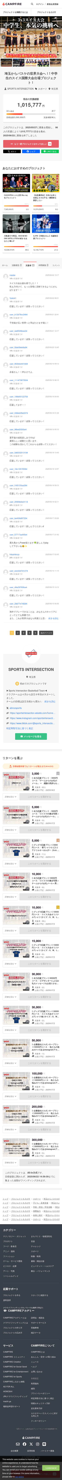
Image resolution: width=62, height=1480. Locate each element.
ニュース (35, 1361)
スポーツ (42, 88)
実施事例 (35, 1327)
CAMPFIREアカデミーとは (14, 1317)
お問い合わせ (36, 1371)
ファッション (9, 1256)
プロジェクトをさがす (20, 1198)
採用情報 (31, 1450)
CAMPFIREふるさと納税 (13, 1381)
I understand (50, 1467)
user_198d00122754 (19, 396)
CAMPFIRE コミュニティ (14, 1356)
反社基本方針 (36, 1408)
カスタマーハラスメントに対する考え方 (44, 1414)
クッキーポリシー (38, 1420)
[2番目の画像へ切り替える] (18, 63)
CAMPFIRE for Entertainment (15, 1371)
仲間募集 (43, 265)
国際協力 (37, 1211)
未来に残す (38, 1215)
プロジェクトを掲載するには (15, 12)
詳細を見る (9, 796)
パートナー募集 (47, 1450)
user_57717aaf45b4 (18, 534)
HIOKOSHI (7, 1391)
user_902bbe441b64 (19, 363)
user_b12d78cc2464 (19, 314)
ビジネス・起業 (10, 1266)
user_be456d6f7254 (18, 518)
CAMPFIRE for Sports (12, 1376)
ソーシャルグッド (10, 1276)
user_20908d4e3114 (19, 502)
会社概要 (14, 1450)
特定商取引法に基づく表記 (19, 728)
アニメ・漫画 (9, 1251)
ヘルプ (34, 1366)
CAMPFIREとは (38, 1351)
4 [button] (29, 632)
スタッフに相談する (39, 1295)
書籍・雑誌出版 (37, 1261)
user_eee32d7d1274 (19, 571)
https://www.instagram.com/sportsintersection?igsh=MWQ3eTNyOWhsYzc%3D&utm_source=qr (33, 718)
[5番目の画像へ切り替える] (55, 63)
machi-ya (7, 1401)
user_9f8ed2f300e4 (18, 429)
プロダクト (8, 1241)
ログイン (40, 4)
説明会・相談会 (37, 1317)
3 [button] (23, 632)
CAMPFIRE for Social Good (15, 1366)
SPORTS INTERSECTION (20, 88)
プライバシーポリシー (40, 1393)
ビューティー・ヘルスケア (42, 1266)
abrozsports (16, 708)
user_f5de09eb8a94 (18, 347)
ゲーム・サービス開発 (12, 1261)
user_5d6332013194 (19, 452)
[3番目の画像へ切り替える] (31, 63)
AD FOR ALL (8, 1386)
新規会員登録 (52, 4)
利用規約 (35, 1383)
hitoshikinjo (14, 554)
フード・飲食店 (10, 1246)
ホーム (5, 265)
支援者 (30, 265)
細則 (33, 1388)
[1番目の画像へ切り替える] (6, 63)
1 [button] (11, 632)
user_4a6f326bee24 (18, 331)
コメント (56, 265)
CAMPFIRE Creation (12, 1361)
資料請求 (7, 1300)
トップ (5, 1198)
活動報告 (16, 265)
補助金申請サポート (11, 1406)
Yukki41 (13, 298)
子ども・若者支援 (40, 1202)
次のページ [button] (45, 632)
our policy (19, 1476)
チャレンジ (36, 1246)
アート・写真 (9, 1271)
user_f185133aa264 (18, 485)
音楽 (33, 1241)
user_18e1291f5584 (18, 469)
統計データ (36, 1332)
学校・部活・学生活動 (42, 1207)
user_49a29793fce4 (18, 587)
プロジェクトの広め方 (12, 1332)
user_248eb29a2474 (19, 413)
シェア (32, 151)
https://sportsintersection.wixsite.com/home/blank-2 (33, 712)
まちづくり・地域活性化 (41, 1236)
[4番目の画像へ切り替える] (43, 63)
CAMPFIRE (8, 1351)
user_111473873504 (19, 380)
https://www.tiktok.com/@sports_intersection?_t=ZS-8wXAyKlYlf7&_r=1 (33, 723)
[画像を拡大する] (27, 788)
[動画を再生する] (31, 37)
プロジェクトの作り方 (12, 1327)
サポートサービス (38, 1322)
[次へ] (58, 37)
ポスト (14, 151)
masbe (12, 275)
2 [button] (17, 632)
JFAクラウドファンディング (15, 1396)
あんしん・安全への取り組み (43, 1356)
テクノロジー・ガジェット (14, 1236)
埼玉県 (54, 88)
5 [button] (35, 632)
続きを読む (53, 618)
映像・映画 (36, 1256)
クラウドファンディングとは (15, 1322)
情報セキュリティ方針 (40, 1403)
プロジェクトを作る (11, 1295)
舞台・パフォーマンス (40, 1271)
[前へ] (3, 37)
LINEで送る (52, 151)
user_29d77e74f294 (18, 603)
